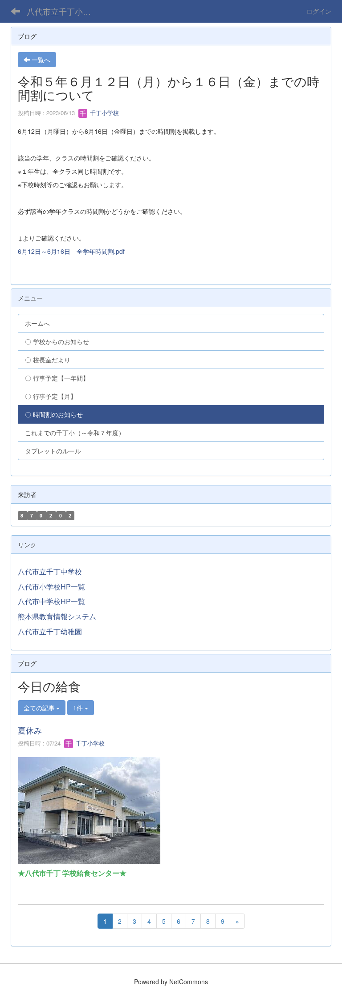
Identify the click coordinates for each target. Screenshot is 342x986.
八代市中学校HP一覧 (51, 601)
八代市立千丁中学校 (50, 571)
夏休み (30, 730)
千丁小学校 (103, 112)
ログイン (318, 11)
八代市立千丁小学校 (63, 11)
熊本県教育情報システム (57, 616)
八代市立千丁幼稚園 (50, 631)
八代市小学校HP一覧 (51, 586)
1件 (79, 707)
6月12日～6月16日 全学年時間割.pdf (71, 251)
